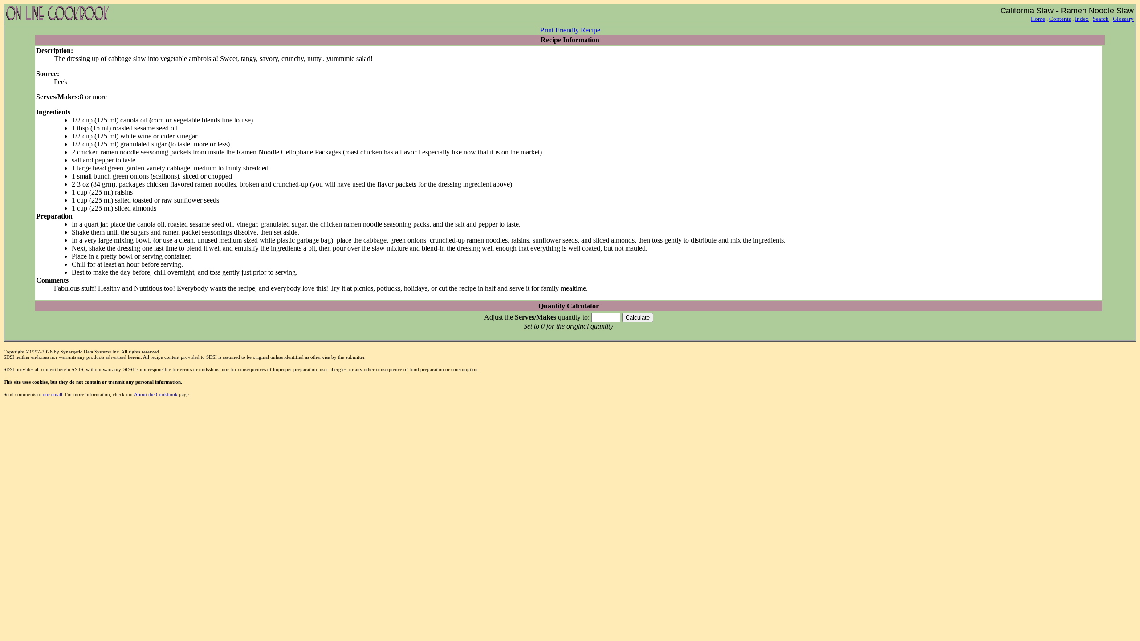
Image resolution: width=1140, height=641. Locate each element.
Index (1082, 19)
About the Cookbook (156, 394)
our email (52, 394)
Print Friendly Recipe (570, 30)
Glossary (1123, 19)
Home (1038, 19)
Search (1101, 19)
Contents (1060, 19)
